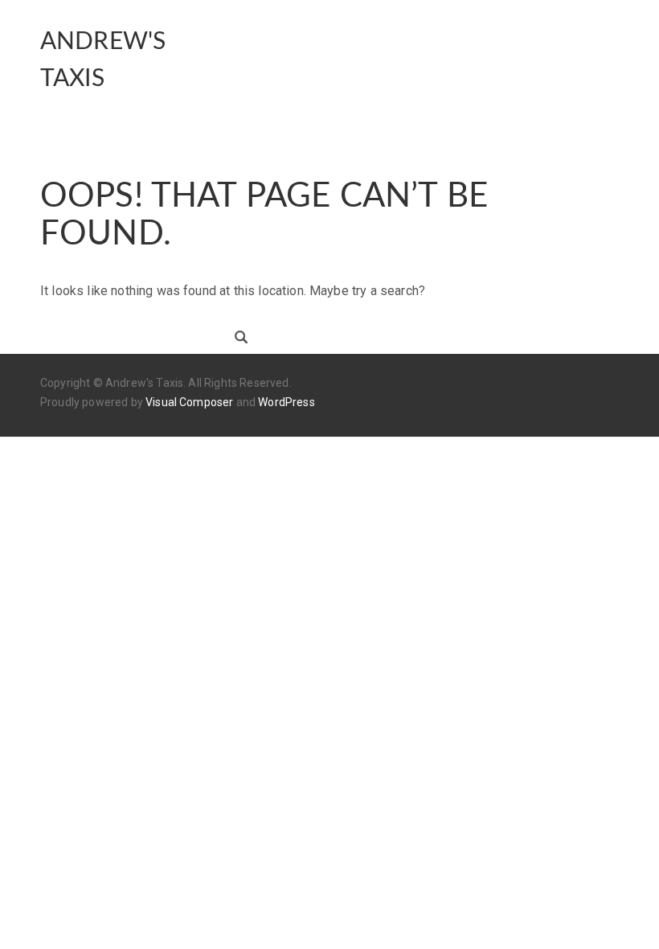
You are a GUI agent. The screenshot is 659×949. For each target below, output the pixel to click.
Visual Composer (189, 402)
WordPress (286, 402)
